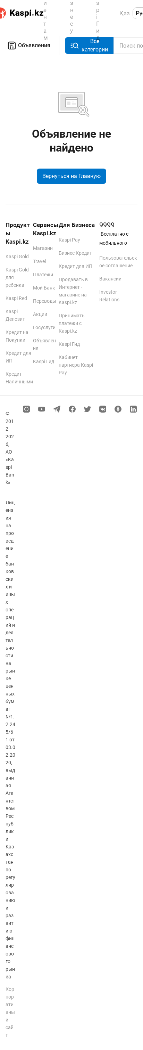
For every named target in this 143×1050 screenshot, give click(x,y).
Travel (39, 261)
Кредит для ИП (75, 266)
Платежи (43, 274)
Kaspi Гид (43, 361)
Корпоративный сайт (10, 1012)
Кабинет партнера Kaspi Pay (76, 365)
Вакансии (110, 279)
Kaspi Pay (69, 240)
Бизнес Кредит (75, 253)
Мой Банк (44, 288)
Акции (40, 314)
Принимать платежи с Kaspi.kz (72, 323)
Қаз (124, 13)
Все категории (95, 45)
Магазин (43, 248)
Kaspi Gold (17, 256)
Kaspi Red (16, 298)
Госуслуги (44, 327)
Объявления (34, 45)
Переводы (44, 301)
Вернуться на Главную (71, 176)
